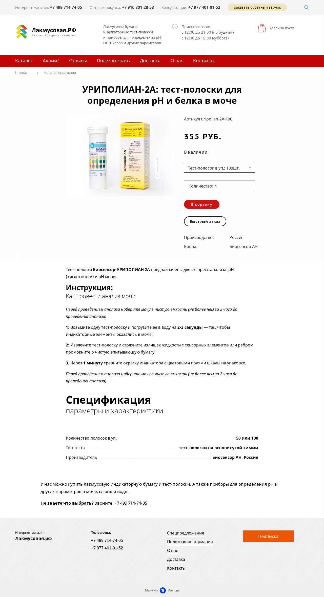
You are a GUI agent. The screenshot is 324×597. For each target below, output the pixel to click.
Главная (21, 72)
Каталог (24, 60)
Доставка (150, 60)
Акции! (51, 60)
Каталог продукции (60, 72)
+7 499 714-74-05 (66, 7)
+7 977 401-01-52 (204, 7)
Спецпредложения (185, 533)
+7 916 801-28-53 (138, 7)
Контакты (204, 60)
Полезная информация (190, 541)
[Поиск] (306, 7)
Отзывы (78, 60)
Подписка (268, 536)
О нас (177, 60)
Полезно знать (113, 60)
